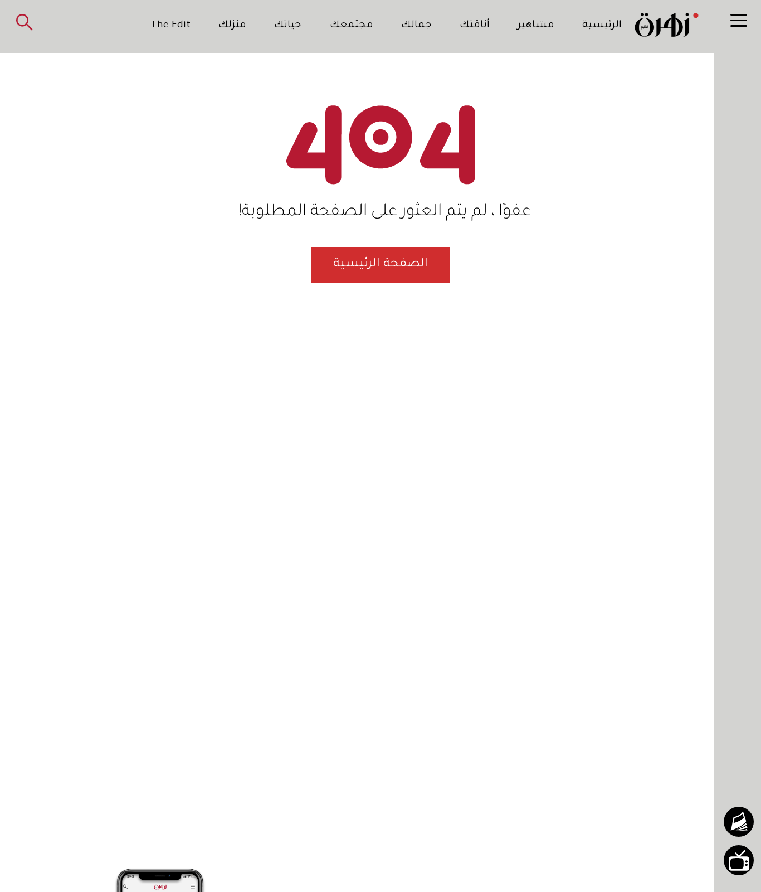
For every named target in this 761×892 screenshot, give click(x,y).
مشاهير (536, 25)
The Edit (170, 25)
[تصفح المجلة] (739, 822)
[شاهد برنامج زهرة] (739, 860)
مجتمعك (351, 25)
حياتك (287, 25)
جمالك (416, 25)
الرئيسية (602, 25)
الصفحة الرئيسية (380, 265)
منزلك (232, 25)
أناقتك (475, 25)
